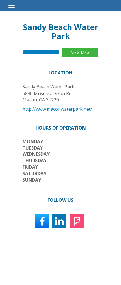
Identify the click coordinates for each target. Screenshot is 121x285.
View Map (80, 52)
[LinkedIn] (59, 221)
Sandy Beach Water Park (60, 31)
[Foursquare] (77, 221)
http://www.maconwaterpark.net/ (57, 109)
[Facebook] (42, 221)
